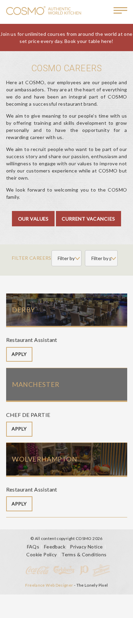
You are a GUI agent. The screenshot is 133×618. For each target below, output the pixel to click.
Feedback (54, 546)
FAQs (33, 546)
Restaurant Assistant (31, 339)
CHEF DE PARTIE (28, 414)
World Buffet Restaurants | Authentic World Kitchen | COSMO (43, 11)
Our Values (33, 219)
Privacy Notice (86, 546)
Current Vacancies (88, 219)
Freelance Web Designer (49, 585)
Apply (19, 354)
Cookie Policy (41, 554)
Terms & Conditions (84, 554)
